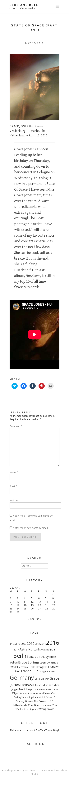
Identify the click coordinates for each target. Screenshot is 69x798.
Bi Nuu (32, 657)
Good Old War (41, 678)
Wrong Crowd (46, 709)
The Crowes (41, 701)
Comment (16, 426)
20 (39, 605)
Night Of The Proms (38, 689)
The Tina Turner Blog (47, 730)
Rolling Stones (21, 697)
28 (46, 608)
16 (11, 605)
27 (39, 608)
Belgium (51, 649)
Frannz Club (29, 671)
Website (14, 500)
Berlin (20, 655)
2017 (16, 649)
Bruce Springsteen (32, 662)
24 (18, 608)
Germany (22, 677)
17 (18, 605)
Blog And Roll (24, 5)
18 (25, 605)
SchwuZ (50, 697)
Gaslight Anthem (47, 671)
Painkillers (38, 693)
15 (53, 601)
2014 (43, 643)
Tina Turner (46, 705)
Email (13, 486)
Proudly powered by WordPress (19, 770)
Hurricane (26, 685)
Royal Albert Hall (37, 697)
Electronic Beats (26, 667)
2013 (37, 644)
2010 (30, 643)
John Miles (38, 685)
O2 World (53, 689)
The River (34, 705)
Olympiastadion (22, 693)
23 (11, 608)
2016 (52, 642)
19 (32, 605)
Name (14, 472)
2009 (23, 643)
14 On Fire (15, 644)
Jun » (38, 619)
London (48, 685)
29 (53, 608)
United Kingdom (29, 709)
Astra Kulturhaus (33, 649)
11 (25, 601)
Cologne (51, 662)
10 (18, 601)
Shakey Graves (24, 701)
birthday (43, 656)
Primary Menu (57, 7)
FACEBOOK (34, 744)
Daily (50, 770)
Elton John (42, 667)
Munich (23, 689)
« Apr (31, 619)
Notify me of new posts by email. (30, 528)
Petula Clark (50, 693)
